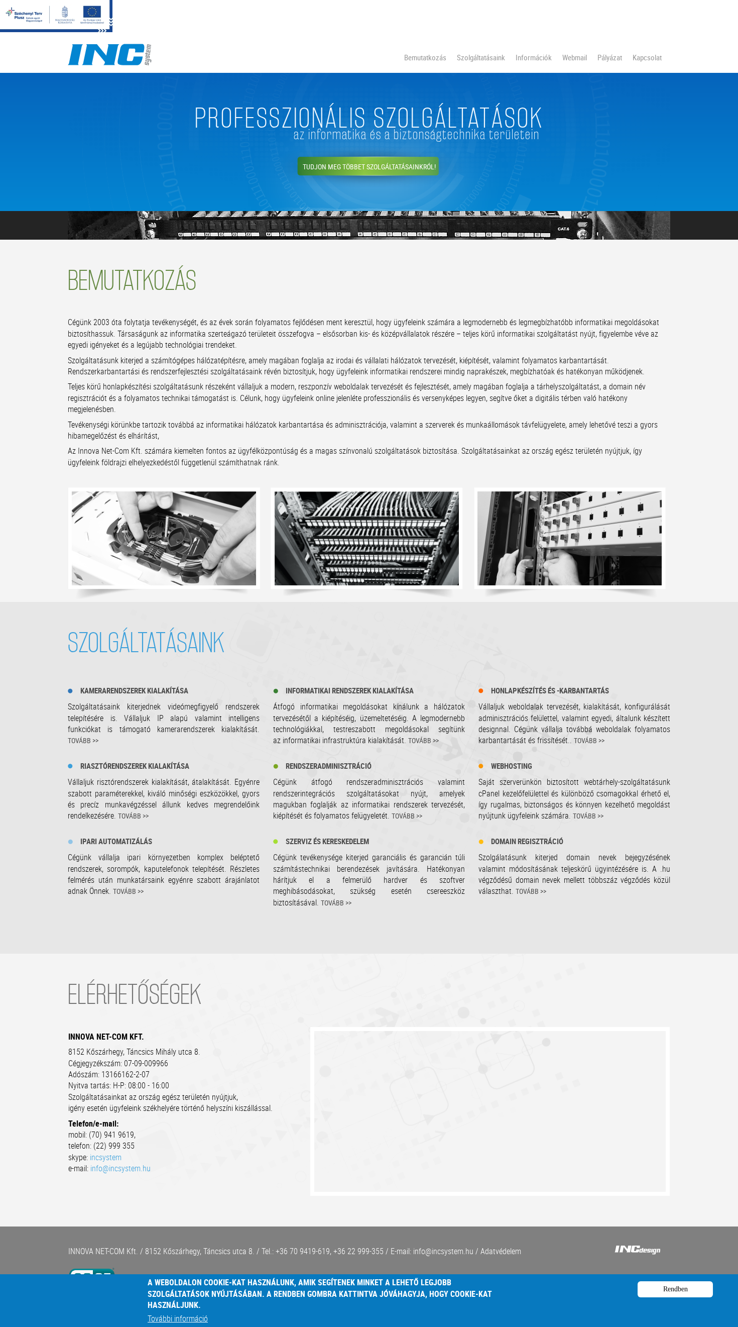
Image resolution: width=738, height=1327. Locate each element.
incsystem (105, 1157)
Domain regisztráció (527, 841)
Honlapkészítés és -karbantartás (550, 690)
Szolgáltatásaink (481, 57)
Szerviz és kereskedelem (327, 841)
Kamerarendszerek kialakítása (134, 690)
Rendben (675, 1289)
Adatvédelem (500, 1251)
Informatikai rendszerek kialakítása (350, 690)
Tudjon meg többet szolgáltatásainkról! (369, 166)
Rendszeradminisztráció (329, 766)
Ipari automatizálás (116, 841)
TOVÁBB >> (83, 740)
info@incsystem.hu (120, 1168)
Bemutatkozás (425, 57)
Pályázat (609, 57)
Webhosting (511, 766)
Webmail (574, 57)
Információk (534, 57)
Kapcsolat (647, 57)
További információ (178, 1318)
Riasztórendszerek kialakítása (134, 766)
